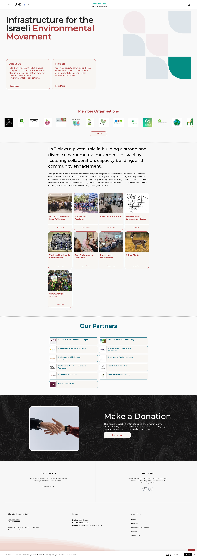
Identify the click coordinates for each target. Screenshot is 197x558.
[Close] (194, 554)
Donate (134, 531)
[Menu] (189, 5)
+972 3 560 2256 (83, 523)
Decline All (177, 555)
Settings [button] (168, 555)
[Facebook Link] (15, 4)
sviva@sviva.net (82, 520)
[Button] (145, 489)
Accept (188, 555)
